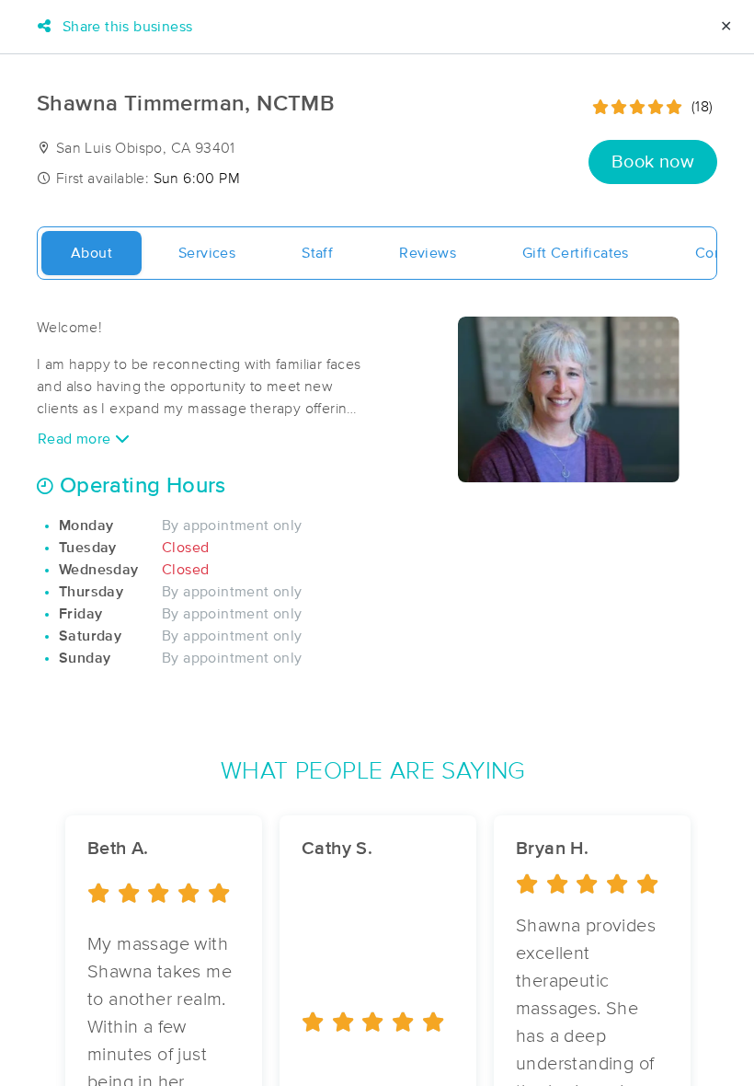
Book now (652, 162)
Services (206, 253)
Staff (317, 253)
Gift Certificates (575, 253)
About (91, 253)
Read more (76, 439)
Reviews (427, 253)
